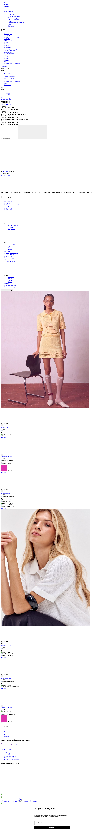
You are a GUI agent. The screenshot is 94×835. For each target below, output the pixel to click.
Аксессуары (8, 52)
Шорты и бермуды (10, 62)
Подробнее (8, 746)
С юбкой (10, 227)
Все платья (11, 244)
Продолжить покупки (7, 744)
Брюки (6, 60)
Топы (6, 55)
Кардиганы (7, 47)
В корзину (4, 437)
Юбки (6, 58)
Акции (10, 21)
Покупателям (8, 11)
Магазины (7, 6)
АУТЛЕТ (7, 39)
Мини (10, 246)
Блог (9, 24)
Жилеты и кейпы (9, 50)
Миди (10, 248)
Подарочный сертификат (16, 22)
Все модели (8, 34)
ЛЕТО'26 (7, 35)
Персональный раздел (8, 175)
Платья (6, 45)
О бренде (7, 93)
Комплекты (8, 44)
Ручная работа (8, 40)
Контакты (11, 26)
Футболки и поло (9, 57)
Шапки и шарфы (9, 53)
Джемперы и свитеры (11, 49)
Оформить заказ (20, 744)
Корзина (5, 171)
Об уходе (7, 8)
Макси (10, 249)
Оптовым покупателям (8, 98)
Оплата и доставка (14, 16)
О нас (6, 4)
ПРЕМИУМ (8, 42)
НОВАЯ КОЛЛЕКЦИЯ (11, 37)
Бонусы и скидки (13, 19)
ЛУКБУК (7, 94)
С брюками (11, 229)
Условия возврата (13, 18)
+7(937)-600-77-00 (6, 104)
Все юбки (11, 277)
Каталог (6, 3)
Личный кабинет (6, 99)
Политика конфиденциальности (14, 758)
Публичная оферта (10, 756)
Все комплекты (13, 225)
